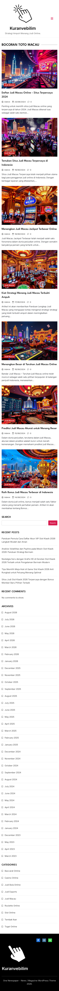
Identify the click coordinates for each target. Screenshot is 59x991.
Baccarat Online (12, 871)
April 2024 (10, 807)
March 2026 (10, 647)
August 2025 (11, 696)
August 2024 (11, 779)
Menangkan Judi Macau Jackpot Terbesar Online (29, 229)
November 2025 (12, 675)
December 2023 (12, 835)
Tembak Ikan (11, 919)
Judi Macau (9, 85)
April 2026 (10, 640)
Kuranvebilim (23, 28)
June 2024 (10, 793)
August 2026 (11, 612)
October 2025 (11, 682)
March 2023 (10, 856)
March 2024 (11, 814)
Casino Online (11, 878)
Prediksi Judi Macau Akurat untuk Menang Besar (29, 428)
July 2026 (9, 619)
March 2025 (10, 730)
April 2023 (10, 849)
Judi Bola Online (13, 884)
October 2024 (11, 765)
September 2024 (13, 772)
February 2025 (12, 737)
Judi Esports (11, 891)
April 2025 (10, 724)
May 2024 (9, 800)
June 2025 (10, 710)
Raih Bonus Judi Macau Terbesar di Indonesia (27, 492)
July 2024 (9, 786)
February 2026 (12, 654)
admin (7, 102)
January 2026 (11, 661)
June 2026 (10, 626)
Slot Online (10, 912)
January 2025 (11, 744)
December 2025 (12, 668)
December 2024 (13, 751)
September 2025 (13, 689)
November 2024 (12, 758)
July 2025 (9, 703)
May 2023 (9, 842)
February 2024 (12, 821)
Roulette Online (12, 905)
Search (6, 517)
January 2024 (11, 828)
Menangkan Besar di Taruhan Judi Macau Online (29, 364)
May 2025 (9, 717)
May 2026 (9, 633)
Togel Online (11, 926)
